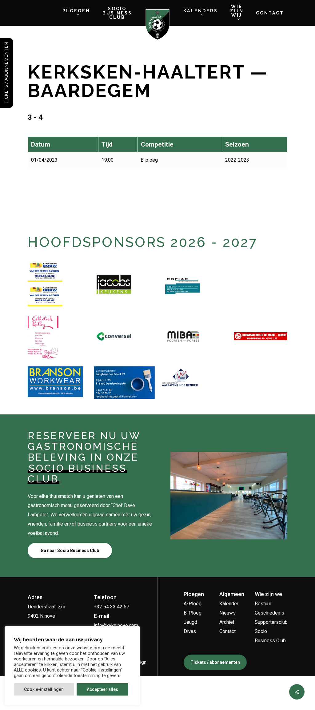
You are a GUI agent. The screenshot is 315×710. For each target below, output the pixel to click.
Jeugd (190, 622)
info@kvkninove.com (116, 625)
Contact (227, 631)
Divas (190, 631)
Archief (227, 622)
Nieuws (227, 613)
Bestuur (263, 604)
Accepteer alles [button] (102, 689)
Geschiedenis (269, 613)
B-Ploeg (192, 613)
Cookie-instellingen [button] (44, 689)
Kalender (228, 604)
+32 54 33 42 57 (111, 607)
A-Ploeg (192, 604)
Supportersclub (271, 622)
